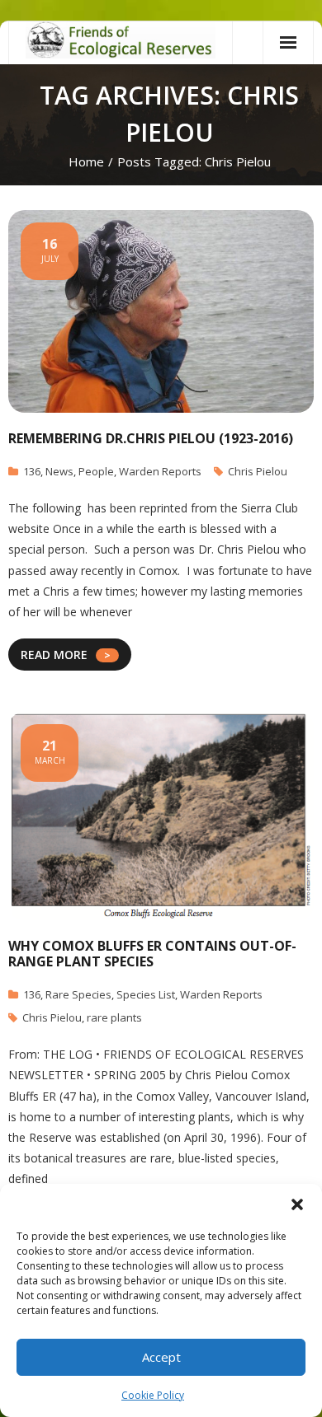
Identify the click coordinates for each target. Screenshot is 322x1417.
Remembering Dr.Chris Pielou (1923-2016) (150, 438)
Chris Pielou (257, 471)
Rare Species (78, 994)
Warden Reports (160, 471)
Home (86, 161)
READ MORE (54, 654)
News (59, 471)
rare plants (114, 1017)
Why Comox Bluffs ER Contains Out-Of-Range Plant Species (152, 953)
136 (31, 471)
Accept (161, 1357)
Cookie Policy (152, 1395)
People (96, 471)
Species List (145, 994)
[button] (297, 1204)
